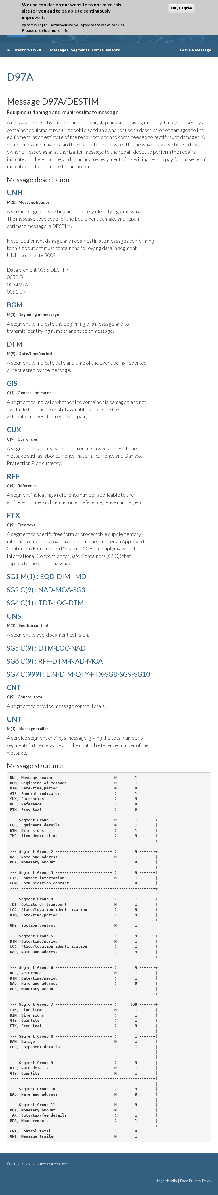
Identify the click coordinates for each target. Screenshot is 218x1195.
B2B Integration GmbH (50, 1164)
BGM (15, 305)
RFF (13, 476)
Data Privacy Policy (195, 1181)
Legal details (167, 1181)
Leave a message (195, 49)
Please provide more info (45, 30)
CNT (14, 687)
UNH (15, 192)
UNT (14, 719)
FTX (13, 515)
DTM (15, 344)
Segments (80, 49)
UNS (14, 616)
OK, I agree (181, 8)
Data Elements (106, 49)
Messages (59, 49)
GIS (12, 383)
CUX (14, 429)
